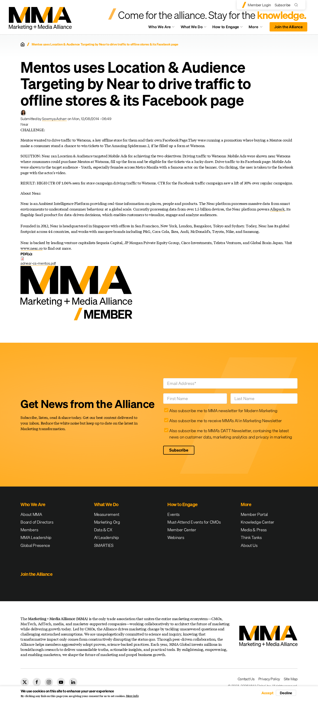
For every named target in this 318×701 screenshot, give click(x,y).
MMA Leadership (35, 537)
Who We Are (159, 26)
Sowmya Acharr (54, 119)
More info (132, 696)
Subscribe (283, 5)
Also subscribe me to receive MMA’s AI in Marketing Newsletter (225, 420)
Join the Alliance (288, 26)
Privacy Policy (269, 679)
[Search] (297, 5)
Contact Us (246, 679)
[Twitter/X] (24, 682)
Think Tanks (251, 537)
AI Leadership (106, 537)
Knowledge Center (257, 522)
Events (173, 514)
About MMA (31, 514)
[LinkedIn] (73, 682)
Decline (286, 693)
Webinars (175, 537)
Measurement (106, 514)
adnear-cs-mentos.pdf (38, 263)
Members (29, 529)
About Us (249, 545)
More (258, 27)
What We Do (192, 26)
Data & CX (103, 529)
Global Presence (35, 545)
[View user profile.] (23, 113)
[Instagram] (49, 682)
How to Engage (225, 26)
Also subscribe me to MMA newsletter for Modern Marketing (223, 410)
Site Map (290, 679)
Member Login (259, 5)
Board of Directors (36, 522)
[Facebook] (37, 682)
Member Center (181, 529)
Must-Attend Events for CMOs (194, 522)
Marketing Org (107, 522)
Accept (267, 693)
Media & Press (254, 529)
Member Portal (254, 514)
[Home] (22, 44)
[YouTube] (61, 682)
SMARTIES (104, 545)
